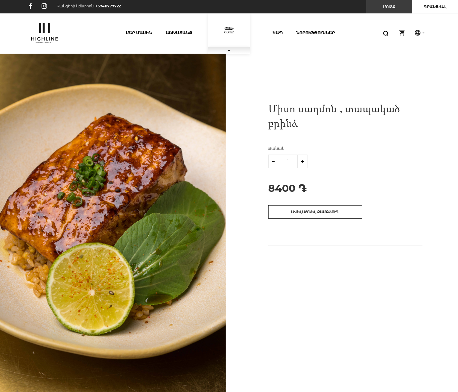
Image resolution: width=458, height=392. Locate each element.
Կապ (278, 32)
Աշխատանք (179, 32)
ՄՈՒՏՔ (389, 6)
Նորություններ (315, 32)
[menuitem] (139, 33)
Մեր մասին (139, 32)
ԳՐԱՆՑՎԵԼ (435, 6)
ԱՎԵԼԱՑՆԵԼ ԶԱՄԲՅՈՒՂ (315, 212)
